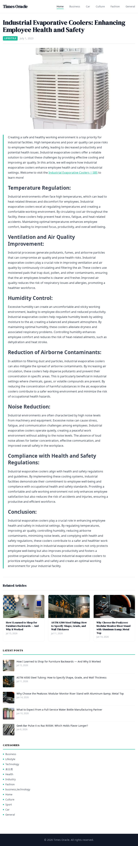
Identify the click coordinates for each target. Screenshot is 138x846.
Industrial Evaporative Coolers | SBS (73, 173)
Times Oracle (15, 6)
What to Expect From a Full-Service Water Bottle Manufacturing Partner (59, 709)
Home (60, 6)
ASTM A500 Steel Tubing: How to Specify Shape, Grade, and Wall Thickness (69, 626)
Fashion (115, 6)
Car (88, 6)
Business (74, 6)
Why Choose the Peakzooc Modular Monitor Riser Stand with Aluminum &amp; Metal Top (113, 628)
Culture (100, 6)
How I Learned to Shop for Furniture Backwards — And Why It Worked (22, 626)
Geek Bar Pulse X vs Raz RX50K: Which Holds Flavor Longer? (52, 725)
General (130, 6)
